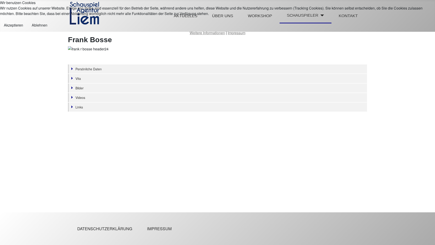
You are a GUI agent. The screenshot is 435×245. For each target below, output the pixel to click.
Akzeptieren (13, 25)
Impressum (159, 228)
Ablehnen (39, 25)
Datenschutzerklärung (104, 228)
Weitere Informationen (207, 32)
